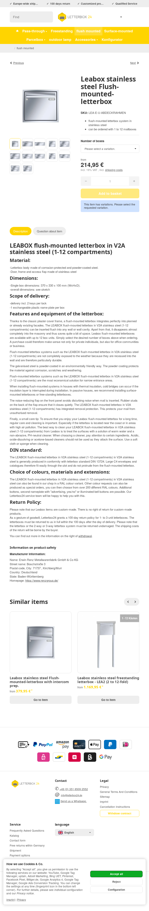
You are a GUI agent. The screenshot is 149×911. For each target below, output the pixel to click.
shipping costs (114, 170)
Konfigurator (112, 39)
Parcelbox (34, 39)
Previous (18, 63)
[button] (15, 143)
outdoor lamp (60, 39)
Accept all (116, 874)
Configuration (116, 889)
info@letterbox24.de (71, 795)
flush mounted (88, 30)
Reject (116, 882)
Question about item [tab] (49, 231)
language (62, 824)
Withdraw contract (119, 813)
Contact (61, 780)
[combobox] (110, 149)
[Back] (128, 602)
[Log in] (127, 17)
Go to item (41, 700)
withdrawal (85, 536)
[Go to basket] (135, 17)
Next (133, 63)
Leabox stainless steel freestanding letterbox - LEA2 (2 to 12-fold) (108, 680)
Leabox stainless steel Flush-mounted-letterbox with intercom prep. (39, 682)
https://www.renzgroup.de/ (41, 580)
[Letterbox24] (17, 31)
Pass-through (33, 30)
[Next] (135, 602)
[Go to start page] (74, 17)
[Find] (48, 16)
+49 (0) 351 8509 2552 (74, 789)
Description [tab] (20, 231)
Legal (104, 780)
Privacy (21, 900)
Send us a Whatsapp (74, 801)
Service (15, 824)
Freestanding (62, 30)
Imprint (10, 900)
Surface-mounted (118, 30)
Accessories (85, 39)
